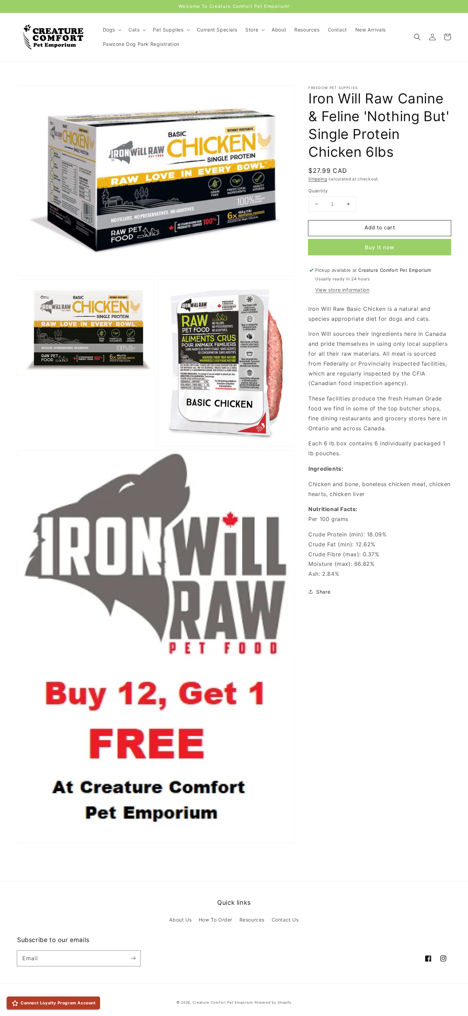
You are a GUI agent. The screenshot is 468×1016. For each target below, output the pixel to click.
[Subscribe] (132, 958)
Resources (251, 920)
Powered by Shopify (273, 1002)
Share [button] (323, 592)
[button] (417, 37)
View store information (342, 290)
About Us (180, 920)
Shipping (317, 178)
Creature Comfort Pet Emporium (223, 1002)
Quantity (318, 190)
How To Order (215, 920)
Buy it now (379, 247)
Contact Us (285, 920)
